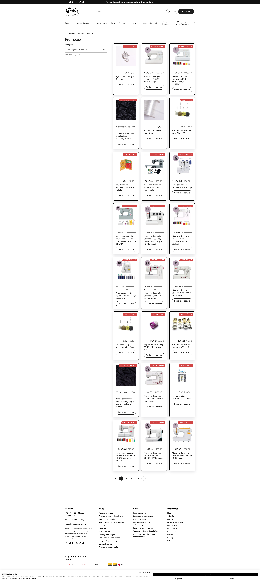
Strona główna (70, 33)
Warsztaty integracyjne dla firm (145, 531)
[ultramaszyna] (72, 10)
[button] (186, 11)
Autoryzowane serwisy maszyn (111, 522)
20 (138, 478)
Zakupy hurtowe (105, 544)
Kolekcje (81, 33)
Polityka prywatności (175, 522)
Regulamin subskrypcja (108, 547)
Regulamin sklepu (106, 513)
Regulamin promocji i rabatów (111, 538)
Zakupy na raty (105, 531)
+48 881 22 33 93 (72, 513)
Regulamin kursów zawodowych (146, 528)
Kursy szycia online (140, 513)
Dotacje (170, 538)
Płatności (103, 525)
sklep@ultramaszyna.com (75, 524)
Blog (169, 513)
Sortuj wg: (69, 45)
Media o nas (172, 528)
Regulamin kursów (140, 519)
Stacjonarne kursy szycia (143, 516)
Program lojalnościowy (108, 541)
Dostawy (102, 528)
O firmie (170, 516)
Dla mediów (172, 531)
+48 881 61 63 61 (71, 520)
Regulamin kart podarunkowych (111, 516)
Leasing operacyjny (107, 535)
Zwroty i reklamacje (107, 519)
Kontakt (170, 519)
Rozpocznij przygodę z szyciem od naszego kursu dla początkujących (130, 2)
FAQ (169, 541)
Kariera (170, 535)
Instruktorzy (172, 525)
